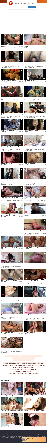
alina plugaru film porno (8, 365)
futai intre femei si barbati (29, 358)
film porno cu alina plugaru (20, 365)
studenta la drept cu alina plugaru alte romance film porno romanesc (23, 373)
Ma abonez (31, 7)
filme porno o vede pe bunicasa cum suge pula (32, 356)
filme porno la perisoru (17, 358)
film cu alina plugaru (17, 367)
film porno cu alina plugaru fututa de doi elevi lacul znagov (23, 369)
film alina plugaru (40, 365)
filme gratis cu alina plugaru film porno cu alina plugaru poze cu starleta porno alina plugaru (23, 363)
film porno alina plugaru (29, 367)
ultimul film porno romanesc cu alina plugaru (23, 371)
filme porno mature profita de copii (12, 356)
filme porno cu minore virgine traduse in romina (23, 360)
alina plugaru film (31, 365)
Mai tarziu (24, 7)
